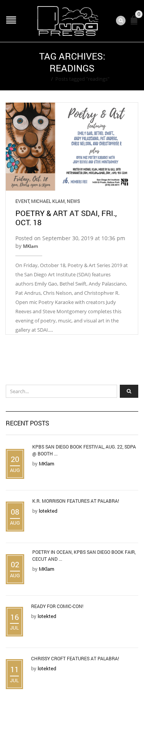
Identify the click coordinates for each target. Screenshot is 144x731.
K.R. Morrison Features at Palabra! (75, 501)
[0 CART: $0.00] (135, 23)
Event (22, 201)
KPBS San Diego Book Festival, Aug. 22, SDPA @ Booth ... (84, 450)
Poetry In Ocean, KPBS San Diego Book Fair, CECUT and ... (84, 555)
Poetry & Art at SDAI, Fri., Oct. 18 (66, 217)
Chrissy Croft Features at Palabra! (75, 658)
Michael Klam (48, 201)
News (73, 201)
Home (42, 78)
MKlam (30, 246)
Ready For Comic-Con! (57, 606)
